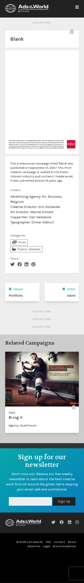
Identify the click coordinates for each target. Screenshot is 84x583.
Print (22, 242)
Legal (46, 556)
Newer (18, 289)
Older (71, 289)
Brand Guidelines (64, 556)
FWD (12, 413)
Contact (59, 552)
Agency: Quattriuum (22, 425)
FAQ (48, 552)
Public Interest (28, 249)
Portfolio (16, 295)
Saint (71, 295)
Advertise (33, 556)
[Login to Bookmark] (72, 32)
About (72, 552)
